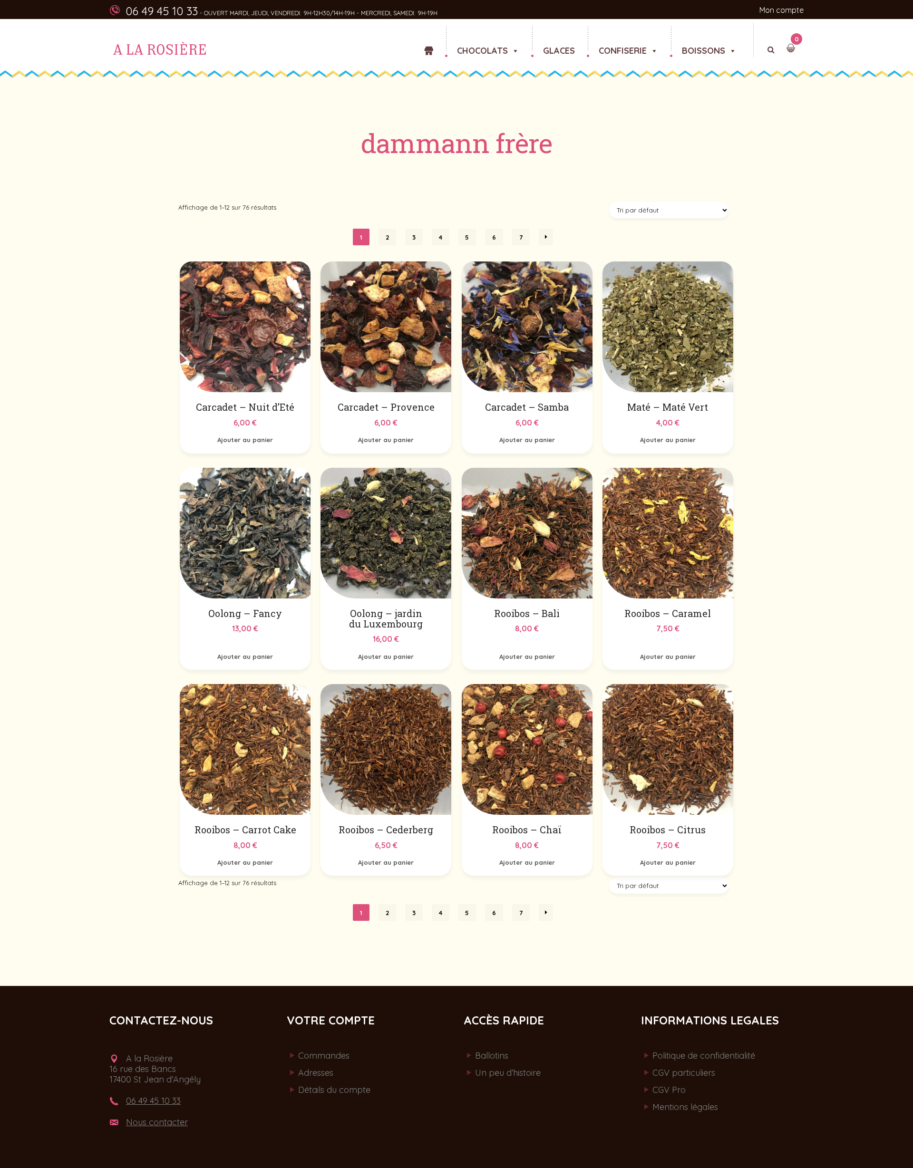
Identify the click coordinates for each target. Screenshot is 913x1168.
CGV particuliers (683, 1072)
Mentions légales (685, 1106)
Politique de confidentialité (703, 1055)
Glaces (559, 46)
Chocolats (482, 46)
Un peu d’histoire (508, 1072)
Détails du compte (334, 1089)
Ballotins (491, 1055)
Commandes (324, 1055)
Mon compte (781, 10)
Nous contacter (157, 1122)
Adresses (315, 1072)
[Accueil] (429, 34)
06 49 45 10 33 (153, 1100)
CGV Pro (669, 1089)
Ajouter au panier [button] (245, 440)
